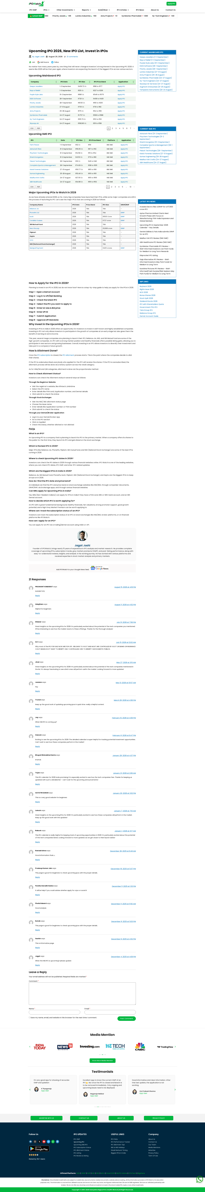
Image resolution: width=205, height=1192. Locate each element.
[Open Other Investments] (74, 10)
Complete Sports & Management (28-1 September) (156, 146)
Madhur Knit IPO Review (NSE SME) (154, 238)
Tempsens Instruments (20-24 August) (156, 90)
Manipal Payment (36, 248)
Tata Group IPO (146, 310)
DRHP (122, 213)
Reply (37, 595)
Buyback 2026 (145, 286)
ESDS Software (35, 99)
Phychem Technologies (39, 153)
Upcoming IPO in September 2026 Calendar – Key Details (154, 226)
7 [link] (130, 128)
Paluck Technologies (38, 161)
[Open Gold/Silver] (109, 10)
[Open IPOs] (49, 10)
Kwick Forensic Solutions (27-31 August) (156, 153)
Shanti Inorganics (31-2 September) (155, 142)
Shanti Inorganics (36, 157)
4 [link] (119, 128)
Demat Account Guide (149, 316)
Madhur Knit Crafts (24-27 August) (154, 159)
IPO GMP (77, 1139)
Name (32, 1009)
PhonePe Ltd (34, 213)
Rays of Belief (35, 90)
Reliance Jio (34, 209)
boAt (32, 216)
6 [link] (126, 128)
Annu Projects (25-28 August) (152, 75)
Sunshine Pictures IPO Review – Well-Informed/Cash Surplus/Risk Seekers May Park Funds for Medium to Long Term (157, 271)
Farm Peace (34, 145)
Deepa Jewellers (36, 86)
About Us (151, 1139)
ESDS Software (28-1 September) (154, 66)
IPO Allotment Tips (118, 1145)
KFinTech (132, 1173)
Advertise (151, 1150)
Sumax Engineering (37, 173)
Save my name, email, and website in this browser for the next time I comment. (64, 1017)
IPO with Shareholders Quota (152, 304)
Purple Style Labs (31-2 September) (155, 63)
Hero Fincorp (34, 228)
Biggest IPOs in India (118, 1153)
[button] (56, 82)
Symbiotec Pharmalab (38, 115)
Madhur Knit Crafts (37, 178)
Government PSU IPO (148, 307)
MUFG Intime (121, 1173)
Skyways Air (34, 123)
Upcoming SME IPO (81, 1145)
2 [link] (112, 128)
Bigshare (141, 1173)
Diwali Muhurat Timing (119, 1150)
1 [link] (108, 128)
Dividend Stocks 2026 (148, 301)
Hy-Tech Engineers (37, 119)
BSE (97, 1173)
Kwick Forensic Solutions (39, 169)
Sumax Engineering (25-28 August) (154, 156)
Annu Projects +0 (67, 16)
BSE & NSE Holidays (118, 1147)
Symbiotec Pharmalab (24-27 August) (156, 78)
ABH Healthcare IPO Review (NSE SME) (156, 242)
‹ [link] (104, 187)
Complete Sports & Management (43, 165)
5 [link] (123, 128)
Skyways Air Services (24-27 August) (155, 84)
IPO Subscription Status (82, 1147)
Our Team (152, 1145)
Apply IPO (121, 86)
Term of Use (153, 1156)
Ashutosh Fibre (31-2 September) (154, 133)
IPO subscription (44, 355)
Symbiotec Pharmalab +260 (93, 16)
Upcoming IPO (79, 1142)
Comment (34, 981)
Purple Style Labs (36, 94)
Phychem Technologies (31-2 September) (152, 137)
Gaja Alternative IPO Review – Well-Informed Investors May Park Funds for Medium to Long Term (156, 262)
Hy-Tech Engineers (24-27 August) (154, 81)
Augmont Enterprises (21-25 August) (155, 87)
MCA (103, 1173)
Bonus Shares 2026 (147, 295)
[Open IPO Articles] (128, 10)
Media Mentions (154, 1147)
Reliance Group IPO (148, 313)
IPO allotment (68, 355)
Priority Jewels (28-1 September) (154, 69)
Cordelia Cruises (36, 220)
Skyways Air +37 (145, 16)
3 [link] (115, 187)
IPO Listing (77, 1153)
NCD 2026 (144, 292)
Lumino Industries (36, 107)
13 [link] (130, 187)
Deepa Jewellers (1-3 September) (154, 57)
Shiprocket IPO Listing (149, 255)
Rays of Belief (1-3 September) (152, 60)
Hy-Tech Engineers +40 (122, 16)
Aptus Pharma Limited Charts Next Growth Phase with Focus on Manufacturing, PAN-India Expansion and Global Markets (157, 217)
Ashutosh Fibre (35, 149)
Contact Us (152, 1142)
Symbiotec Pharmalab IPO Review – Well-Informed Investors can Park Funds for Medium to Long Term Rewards (157, 249)
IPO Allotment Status (81, 1150)
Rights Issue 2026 (147, 289)
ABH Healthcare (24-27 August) (153, 162)
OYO (31, 240)
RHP (88, 1173)
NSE (93, 1173)
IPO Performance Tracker (120, 1142)
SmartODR (110, 1173)
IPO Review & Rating (81, 1156)
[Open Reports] (90, 10)
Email (87, 1009)
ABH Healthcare (36, 182)
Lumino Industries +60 (44, 16)
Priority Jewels (35, 103)
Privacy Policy (153, 1153)
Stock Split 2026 (146, 298)
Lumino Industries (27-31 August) (153, 72)
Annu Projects (35, 111)
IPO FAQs (114, 1139)
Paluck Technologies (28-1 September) (156, 150)
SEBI (78, 1173)
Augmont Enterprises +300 (170, 16)
